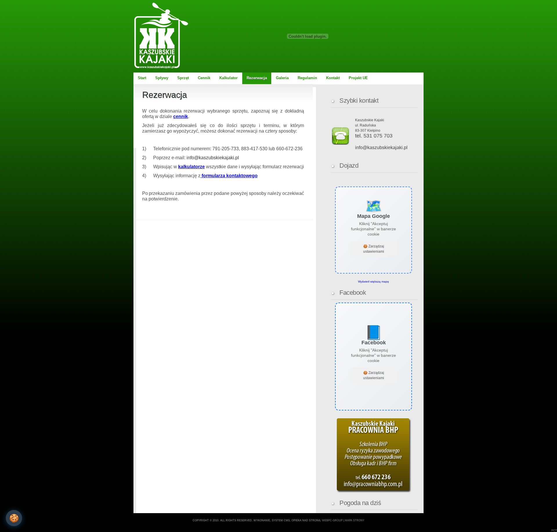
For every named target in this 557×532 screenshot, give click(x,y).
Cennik (204, 78)
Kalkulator (228, 78)
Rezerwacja (257, 78)
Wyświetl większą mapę (373, 281)
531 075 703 (378, 136)
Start (142, 78)
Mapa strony (354, 520)
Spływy (161, 78)
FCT (554, 530)
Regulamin (307, 78)
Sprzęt (183, 78)
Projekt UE (358, 78)
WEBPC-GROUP (332, 520)
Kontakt (333, 78)
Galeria (282, 78)
